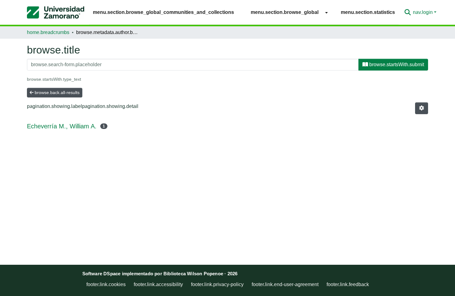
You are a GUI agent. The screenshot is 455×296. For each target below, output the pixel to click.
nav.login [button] (423, 12)
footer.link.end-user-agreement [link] (285, 284)
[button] (55, 12)
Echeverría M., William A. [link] (62, 126)
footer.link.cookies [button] (106, 284)
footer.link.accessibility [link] (158, 284)
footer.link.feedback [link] (348, 284)
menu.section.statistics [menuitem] (368, 12)
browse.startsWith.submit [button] (396, 64)
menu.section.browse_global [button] (284, 12)
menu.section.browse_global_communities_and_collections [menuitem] (163, 12)
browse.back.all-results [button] (56, 92)
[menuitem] (287, 12)
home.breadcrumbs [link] (48, 32)
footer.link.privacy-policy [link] (217, 284)
